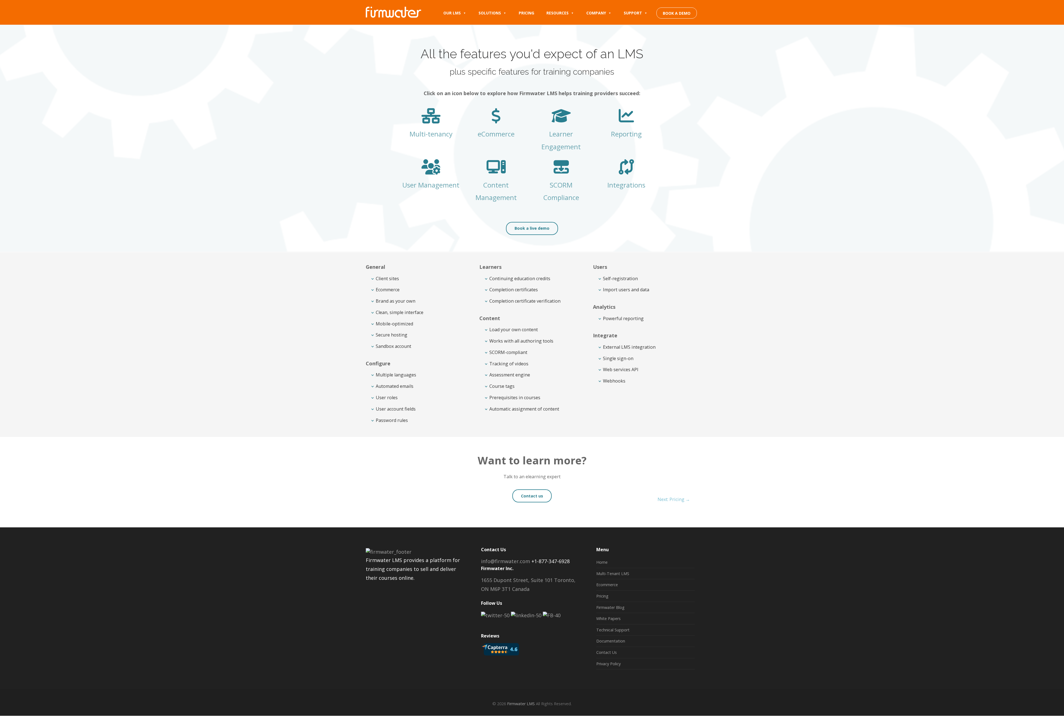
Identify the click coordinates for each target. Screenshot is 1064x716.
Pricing (526, 13)
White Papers (608, 618)
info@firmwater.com (505, 561)
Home (602, 562)
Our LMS (452, 13)
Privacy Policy (608, 663)
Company (596, 13)
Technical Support (613, 629)
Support (633, 13)
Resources (557, 13)
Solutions (490, 13)
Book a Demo (676, 13)
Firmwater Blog (610, 607)
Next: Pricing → (674, 499)
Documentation (610, 641)
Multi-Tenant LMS (612, 573)
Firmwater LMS (521, 703)
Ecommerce (607, 584)
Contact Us (606, 652)
